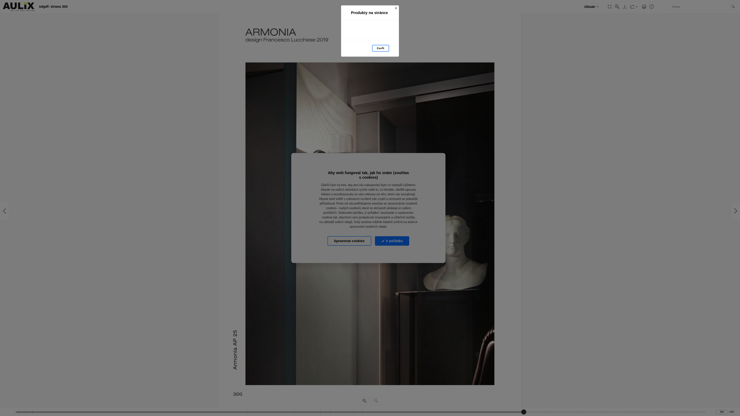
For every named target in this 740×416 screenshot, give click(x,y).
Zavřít (380, 48)
